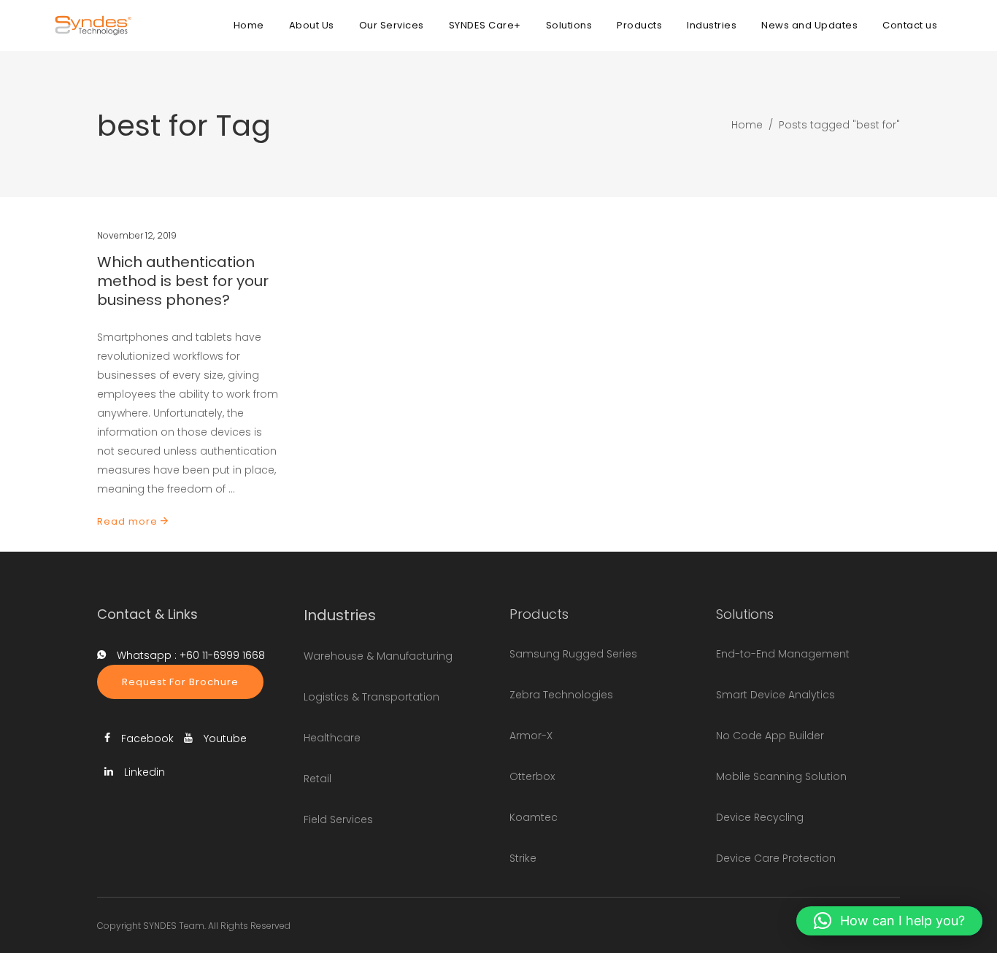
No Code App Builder (770, 735)
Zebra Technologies (561, 694)
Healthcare (332, 737)
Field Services (338, 819)
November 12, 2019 (137, 235)
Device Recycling (760, 817)
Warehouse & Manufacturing (378, 656)
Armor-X (531, 735)
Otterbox (532, 776)
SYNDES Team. (174, 925)
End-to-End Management (783, 654)
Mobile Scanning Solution (781, 776)
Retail (317, 778)
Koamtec (533, 817)
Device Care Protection (776, 858)
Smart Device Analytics (775, 694)
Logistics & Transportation (371, 697)
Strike (522, 858)
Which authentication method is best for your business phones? (183, 281)
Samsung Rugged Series (573, 654)
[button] (889, 920)
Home (747, 124)
